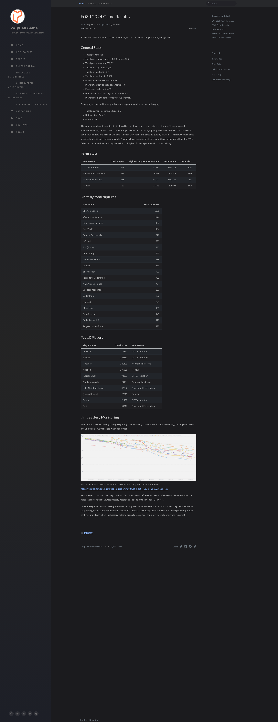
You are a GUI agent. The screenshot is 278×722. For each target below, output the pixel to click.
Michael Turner (89, 28)
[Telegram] (191, 546)
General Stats (217, 59)
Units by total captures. (221, 69)
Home (81, 3)
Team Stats (216, 64)
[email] (23, 713)
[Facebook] (186, 546)
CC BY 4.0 (107, 546)
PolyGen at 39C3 (219, 29)
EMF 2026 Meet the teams (223, 21)
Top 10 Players (217, 74)
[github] (11, 713)
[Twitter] (181, 546)
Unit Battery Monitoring (221, 80)
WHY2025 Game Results (222, 37)
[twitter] (17, 713)
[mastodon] (36, 713)
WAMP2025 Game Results (223, 33)
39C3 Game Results (220, 25)
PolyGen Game (24, 27)
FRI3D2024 (88, 533)
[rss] (30, 713)
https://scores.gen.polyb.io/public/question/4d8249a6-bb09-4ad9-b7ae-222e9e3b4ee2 (124, 488)
